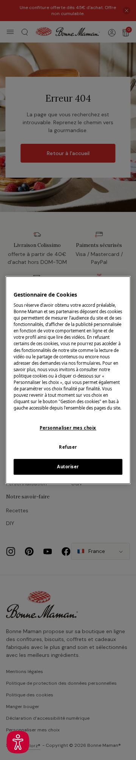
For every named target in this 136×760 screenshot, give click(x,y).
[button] (18, 742)
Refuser (68, 447)
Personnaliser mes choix (68, 428)
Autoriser (68, 466)
